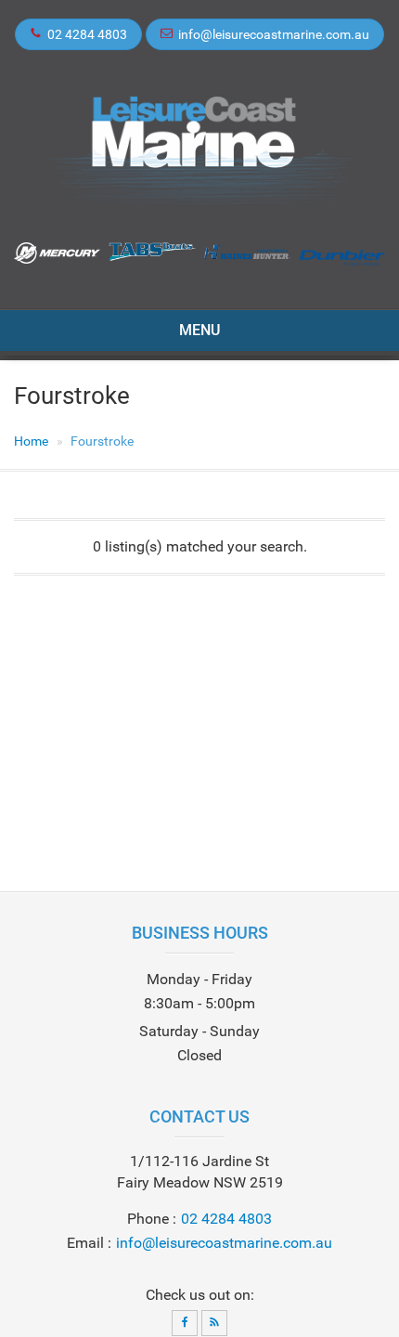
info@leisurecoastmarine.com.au (273, 34)
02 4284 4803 (87, 34)
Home (31, 441)
